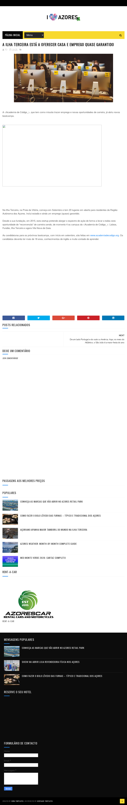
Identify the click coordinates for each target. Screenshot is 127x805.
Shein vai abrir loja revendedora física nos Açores (51, 661)
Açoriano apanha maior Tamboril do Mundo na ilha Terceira (53, 529)
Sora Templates (17, 801)
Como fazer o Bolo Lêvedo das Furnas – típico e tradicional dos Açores (60, 515)
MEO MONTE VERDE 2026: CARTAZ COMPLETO (43, 557)
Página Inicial (12, 35)
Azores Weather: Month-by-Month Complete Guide (48, 543)
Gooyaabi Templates (45, 801)
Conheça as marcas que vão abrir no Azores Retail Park (51, 501)
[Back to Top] (122, 801)
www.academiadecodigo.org (104, 235)
